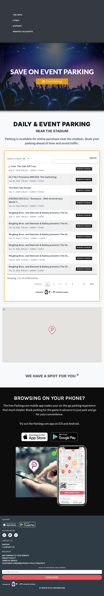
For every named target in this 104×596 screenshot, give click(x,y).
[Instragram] (16, 535)
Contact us (7, 541)
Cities (16, 20)
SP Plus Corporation (55, 588)
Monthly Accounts (23, 31)
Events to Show (14, 158)
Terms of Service (9, 560)
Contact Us (9, 547)
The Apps (17, 15)
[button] (52, 330)
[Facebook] (4, 535)
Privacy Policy (9, 558)
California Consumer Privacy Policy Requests (23, 563)
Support (17, 26)
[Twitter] (10, 535)
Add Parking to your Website (15, 555)
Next (92, 284)
